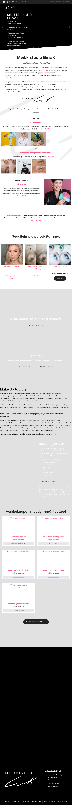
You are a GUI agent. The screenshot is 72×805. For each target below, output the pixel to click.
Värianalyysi (21, 184)
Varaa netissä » (46, 366)
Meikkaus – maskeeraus (12, 266)
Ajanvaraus (33, 13)
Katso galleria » (36, 326)
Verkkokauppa (43, 13)
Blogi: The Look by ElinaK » (18, 2)
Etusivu (12, 13)
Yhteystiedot (53, 13)
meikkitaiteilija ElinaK (45, 70)
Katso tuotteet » (49, 481)
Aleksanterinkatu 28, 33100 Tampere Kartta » (55, 777)
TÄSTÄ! (53, 434)
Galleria (25, 13)
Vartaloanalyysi (36, 122)
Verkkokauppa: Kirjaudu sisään (59, 2)
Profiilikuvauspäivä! (14, 215)
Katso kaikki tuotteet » (36, 622)
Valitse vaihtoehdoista (18, 543)
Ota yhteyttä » (25, 366)
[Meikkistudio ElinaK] (9, 6)
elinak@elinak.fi (53, 786)
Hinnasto (18, 13)
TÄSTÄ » (60, 278)
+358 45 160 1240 (54, 784)
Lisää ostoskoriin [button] (53, 543)
